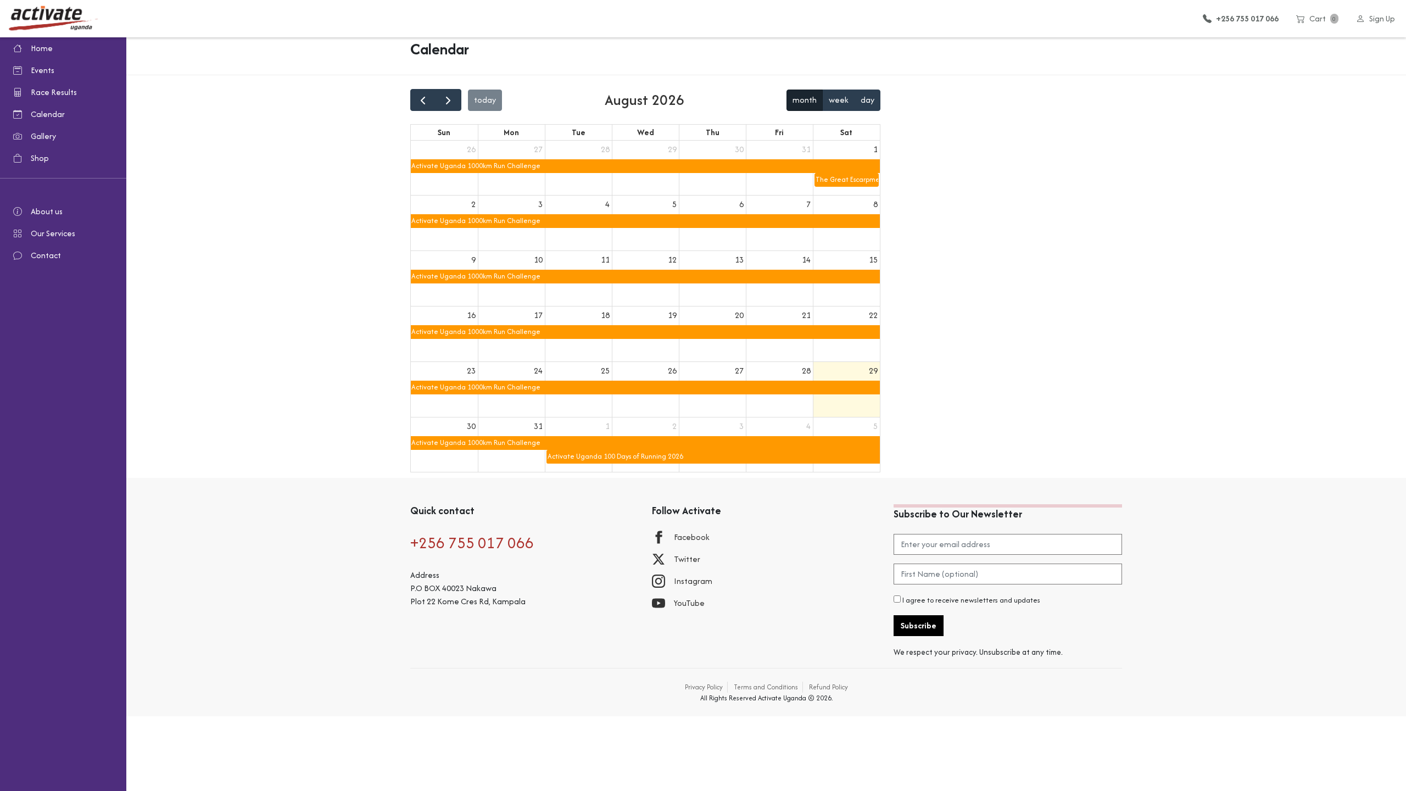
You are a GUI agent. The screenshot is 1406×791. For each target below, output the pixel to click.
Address (424, 575)
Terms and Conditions (766, 687)
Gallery (43, 136)
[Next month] (448, 100)
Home (42, 48)
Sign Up (1382, 18)
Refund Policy (828, 687)
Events (42, 70)
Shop (40, 158)
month (805, 99)
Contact (46, 255)
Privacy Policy (704, 687)
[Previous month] (423, 100)
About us (47, 211)
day (867, 99)
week (839, 99)
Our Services (53, 233)
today (485, 99)
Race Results (54, 92)
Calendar (48, 114)
